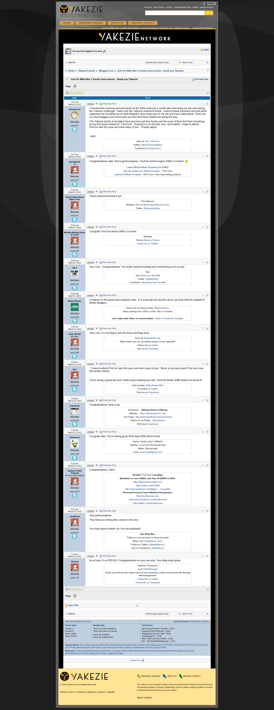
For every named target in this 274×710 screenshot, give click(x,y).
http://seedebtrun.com (150, 541)
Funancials (144, 445)
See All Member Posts (182, 7)
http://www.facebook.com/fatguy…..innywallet (147, 489)
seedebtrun (157, 548)
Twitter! (154, 389)
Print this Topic (202, 79)
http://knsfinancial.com (148, 496)
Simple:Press (136, 660)
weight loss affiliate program (146, 171)
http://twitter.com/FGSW (148, 485)
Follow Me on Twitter (147, 579)
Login (206, 50)
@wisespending (152, 208)
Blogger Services (206, 7)
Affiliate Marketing (149, 167)
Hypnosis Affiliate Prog (125, 174)
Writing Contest (143, 23)
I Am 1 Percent (151, 141)
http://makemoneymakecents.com (152, 204)
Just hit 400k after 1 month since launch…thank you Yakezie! (150, 70)
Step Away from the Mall (148, 275)
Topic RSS (73, 605)
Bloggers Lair (106, 70)
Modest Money (161, 308)
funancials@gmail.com (151, 452)
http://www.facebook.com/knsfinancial (147, 499)
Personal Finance (91, 23)
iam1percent (153, 148)
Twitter (158, 318)
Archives (169, 7)
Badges (196, 7)
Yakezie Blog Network (202, 28)
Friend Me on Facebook (148, 582)
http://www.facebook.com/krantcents (154, 417)
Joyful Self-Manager (148, 569)
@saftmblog (152, 279)
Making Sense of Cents (147, 240)
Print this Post (109, 104)
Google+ (179, 318)
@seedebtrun (156, 544)
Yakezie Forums (86, 70)
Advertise (148, 7)
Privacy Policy (68, 692)
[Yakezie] (84, 680)
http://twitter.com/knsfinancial (147, 503)
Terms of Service (86, 692)
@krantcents (158, 420)
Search (71, 62)
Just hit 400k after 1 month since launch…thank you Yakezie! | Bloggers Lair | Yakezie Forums (145, 28)
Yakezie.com (83, 11)
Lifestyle (117, 23)
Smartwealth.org (152, 338)
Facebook (168, 318)
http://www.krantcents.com (153, 413)
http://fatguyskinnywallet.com (147, 482)
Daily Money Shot (154, 385)
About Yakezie (158, 7)
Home (67, 23)
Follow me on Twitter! (147, 243)
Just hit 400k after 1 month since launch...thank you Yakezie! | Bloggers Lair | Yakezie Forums (137, 36)
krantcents (153, 424)
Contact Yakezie (105, 692)
